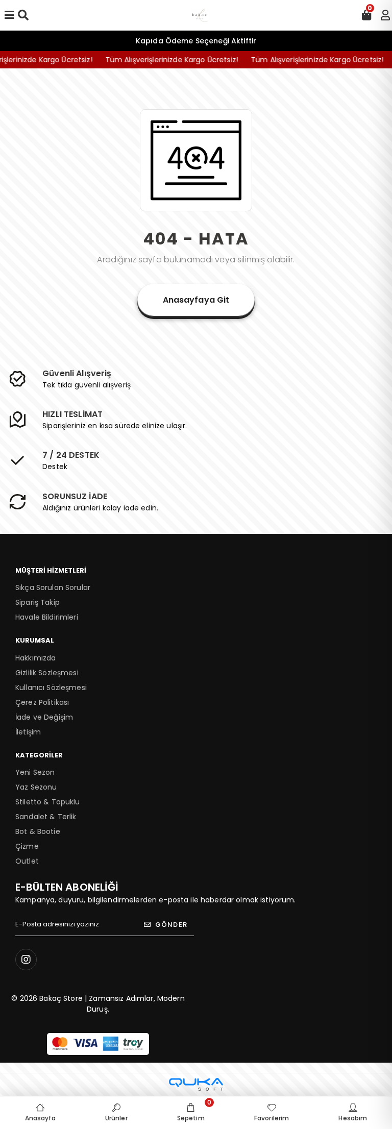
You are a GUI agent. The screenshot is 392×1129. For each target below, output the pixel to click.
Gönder (171, 924)
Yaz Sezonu (36, 787)
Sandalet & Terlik (45, 817)
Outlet (27, 861)
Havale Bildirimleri (46, 617)
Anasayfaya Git (196, 300)
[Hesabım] (385, 15)
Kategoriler (39, 755)
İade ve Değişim (44, 717)
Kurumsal (34, 640)
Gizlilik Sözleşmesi (47, 673)
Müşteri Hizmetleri (50, 570)
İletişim (28, 732)
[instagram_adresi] (26, 959)
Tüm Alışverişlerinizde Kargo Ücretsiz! (163, 60)
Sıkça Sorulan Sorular (52, 587)
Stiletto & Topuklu (47, 802)
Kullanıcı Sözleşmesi (51, 687)
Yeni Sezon (35, 772)
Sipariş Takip (37, 602)
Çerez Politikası (42, 702)
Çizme (27, 846)
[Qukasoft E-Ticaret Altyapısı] (196, 1084)
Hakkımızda (35, 658)
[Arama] (23, 15)
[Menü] (9, 15)
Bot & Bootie (37, 831)
